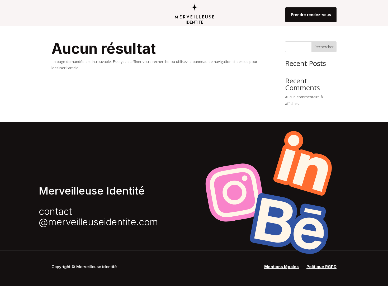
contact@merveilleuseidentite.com (98, 217)
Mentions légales (281, 266)
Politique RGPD (321, 266)
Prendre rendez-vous (311, 14)
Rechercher (324, 46)
